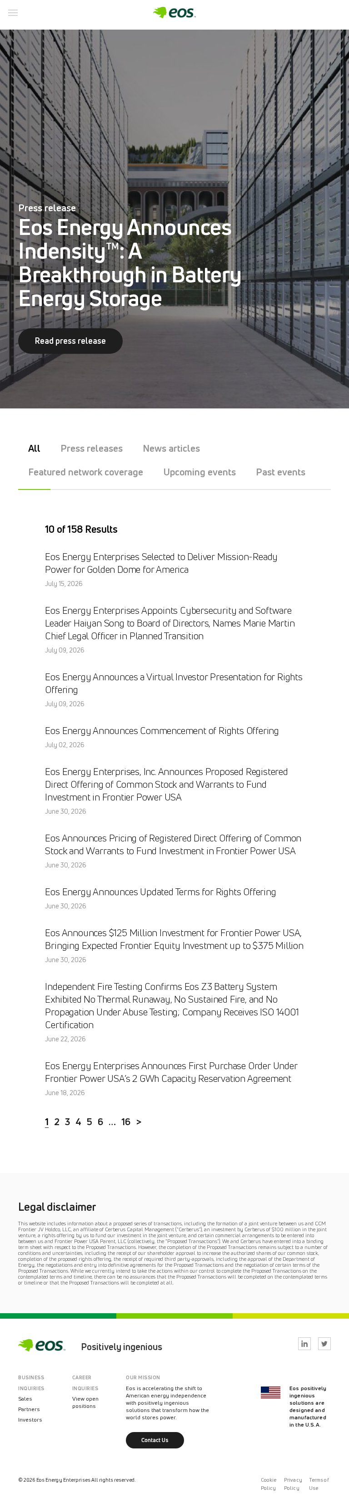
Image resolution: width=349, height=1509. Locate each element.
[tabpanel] (174, 219)
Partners (29, 1409)
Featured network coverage (85, 472)
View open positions (85, 1402)
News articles (171, 448)
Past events (280, 472)
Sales (25, 1398)
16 (125, 1121)
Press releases (91, 448)
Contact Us (155, 1439)
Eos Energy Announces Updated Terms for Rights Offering (160, 891)
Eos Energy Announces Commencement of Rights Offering (162, 730)
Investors (30, 1419)
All (34, 448)
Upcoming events (199, 472)
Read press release (70, 341)
